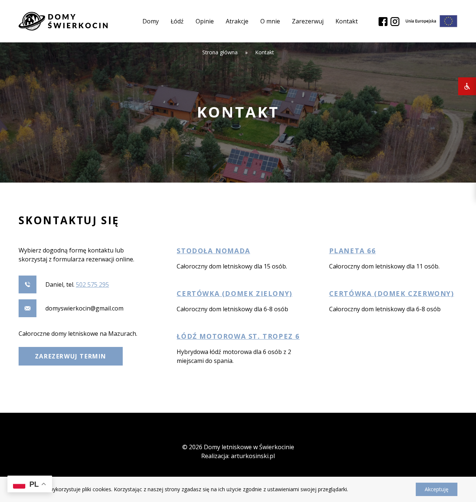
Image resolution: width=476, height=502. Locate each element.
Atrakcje (237, 21)
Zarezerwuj (308, 21)
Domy (150, 21)
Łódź (177, 21)
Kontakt (346, 21)
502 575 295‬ (92, 284)
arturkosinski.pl (253, 456)
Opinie (205, 21)
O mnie (270, 21)
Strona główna (220, 52)
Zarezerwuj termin (70, 356)
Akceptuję (436, 489)
